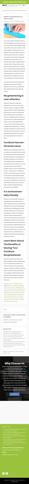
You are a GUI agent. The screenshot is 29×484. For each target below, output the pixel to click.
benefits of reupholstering (14, 285)
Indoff (4, 5)
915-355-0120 (17, 450)
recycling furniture (12, 294)
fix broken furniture (11, 288)
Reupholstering (18, 283)
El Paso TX (11, 283)
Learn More (14, 394)
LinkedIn (6, 473)
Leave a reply (14, 301)
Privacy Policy (14, 481)
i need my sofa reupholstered (17, 290)
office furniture (10, 292)
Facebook (3, 473)
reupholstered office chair (12, 296)
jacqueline (21, 21)
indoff (5, 292)
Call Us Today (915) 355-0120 (14, 2)
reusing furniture (10, 299)
